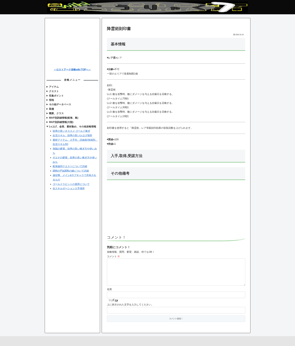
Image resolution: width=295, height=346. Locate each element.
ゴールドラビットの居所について (71, 184)
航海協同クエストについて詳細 (70, 166)
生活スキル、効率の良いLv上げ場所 (72, 135)
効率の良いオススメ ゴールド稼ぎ (71, 131)
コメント (113, 256)
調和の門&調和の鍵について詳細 (71, 170)
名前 (109, 289)
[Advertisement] (176, 208)
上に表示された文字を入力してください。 (130, 304)
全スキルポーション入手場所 (69, 188)
